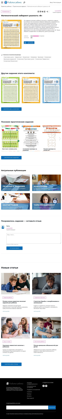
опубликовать (14, 248)
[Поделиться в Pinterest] (40, 12)
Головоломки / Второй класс (10, 61)
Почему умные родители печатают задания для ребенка (14, 302)
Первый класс (18, 57)
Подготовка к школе (9, 57)
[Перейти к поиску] (24, 2)
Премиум (29, 393)
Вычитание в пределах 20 (10, 59)
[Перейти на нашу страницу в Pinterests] (46, 386)
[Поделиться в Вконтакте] (42, 12)
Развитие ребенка (8, 297)
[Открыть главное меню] (2, 2)
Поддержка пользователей (33, 389)
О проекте (29, 391)
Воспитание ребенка (40, 341)
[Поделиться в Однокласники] (45, 12)
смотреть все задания (11, 157)
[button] (2, 90)
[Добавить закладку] (47, 12)
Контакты (29, 396)
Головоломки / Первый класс (42, 59)
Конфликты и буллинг (40, 297)
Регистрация (57, 2)
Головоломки (6, 11)
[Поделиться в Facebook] (38, 12)
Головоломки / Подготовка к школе (25, 59)
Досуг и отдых (7, 341)
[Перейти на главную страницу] (13, 2)
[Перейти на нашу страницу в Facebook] (43, 386)
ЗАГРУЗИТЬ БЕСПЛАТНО (30, 43)
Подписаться (52, 407)
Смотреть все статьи (11, 364)
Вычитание (40, 57)
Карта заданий (30, 398)
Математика (34, 57)
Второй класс (26, 57)
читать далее (6, 311)
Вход (51, 2)
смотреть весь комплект (11, 109)
